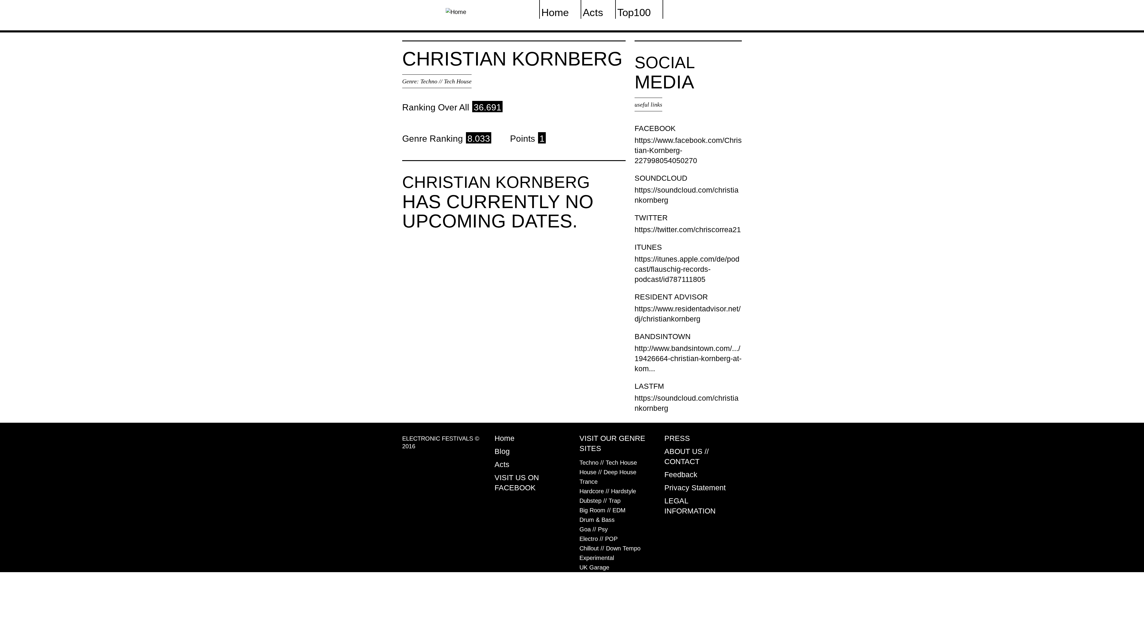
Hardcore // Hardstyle (607, 491)
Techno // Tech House (446, 81)
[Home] (456, 11)
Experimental (596, 558)
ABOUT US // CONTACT (686, 456)
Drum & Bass (597, 519)
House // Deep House (607, 472)
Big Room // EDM (602, 510)
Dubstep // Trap (600, 500)
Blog (502, 451)
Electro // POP (598, 539)
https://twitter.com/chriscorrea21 (688, 229)
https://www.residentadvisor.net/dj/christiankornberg (688, 314)
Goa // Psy (593, 529)
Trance (588, 481)
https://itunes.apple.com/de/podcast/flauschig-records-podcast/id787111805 (687, 269)
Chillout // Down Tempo (610, 548)
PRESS (677, 438)
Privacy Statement (695, 487)
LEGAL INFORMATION (690, 506)
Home (505, 438)
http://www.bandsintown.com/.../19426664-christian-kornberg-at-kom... (688, 358)
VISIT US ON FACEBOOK (517, 482)
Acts (502, 464)
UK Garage (594, 567)
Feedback (680, 474)
